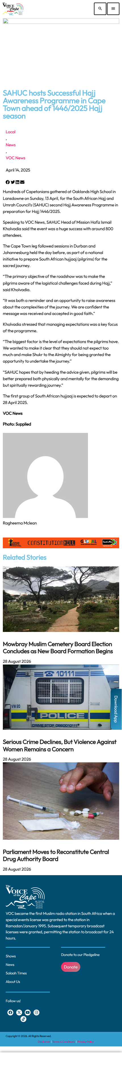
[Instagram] (36, 1012)
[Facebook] (10, 1012)
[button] (8, 182)
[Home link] (13, 8)
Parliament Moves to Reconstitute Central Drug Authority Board (56, 855)
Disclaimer (44, 1042)
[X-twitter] (19, 1012)
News (11, 144)
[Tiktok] (23, 1019)
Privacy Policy (86, 1042)
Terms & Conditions (63, 1042)
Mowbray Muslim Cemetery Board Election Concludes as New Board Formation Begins (58, 647)
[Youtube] (28, 1012)
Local (10, 131)
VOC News (15, 157)
